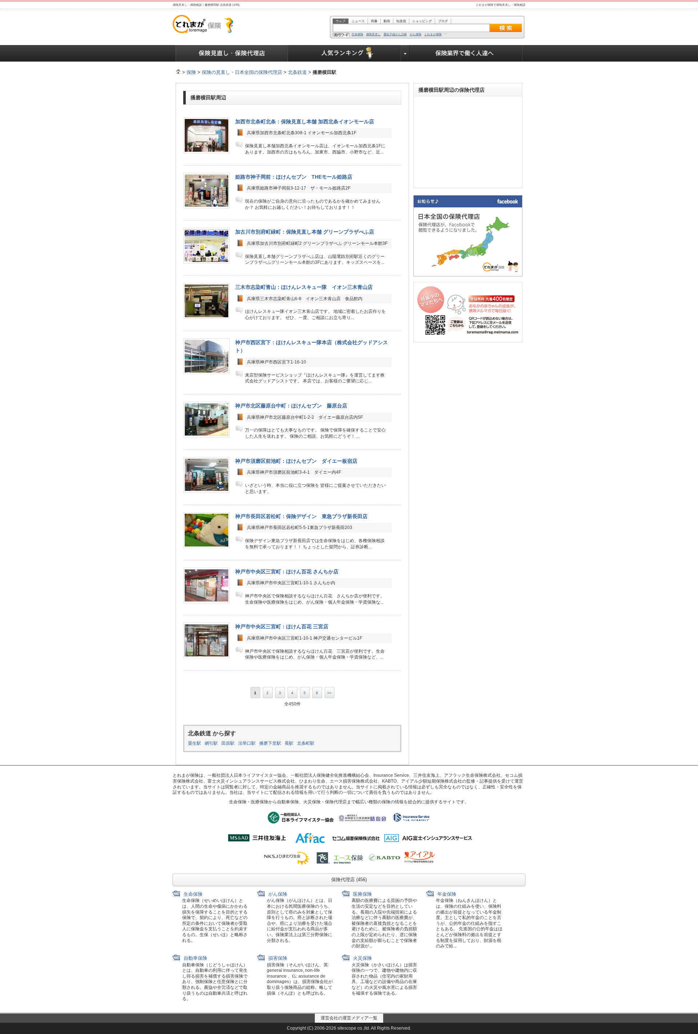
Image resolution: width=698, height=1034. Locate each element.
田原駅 (227, 743)
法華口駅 (247, 743)
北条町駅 (305, 743)
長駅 (289, 743)
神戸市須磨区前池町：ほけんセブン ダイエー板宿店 (296, 461)
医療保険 (362, 894)
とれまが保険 (433, 34)
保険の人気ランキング (344, 53)
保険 (191, 72)
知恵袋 (401, 21)
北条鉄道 (297, 72)
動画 (387, 21)
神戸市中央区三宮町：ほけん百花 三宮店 (281, 626)
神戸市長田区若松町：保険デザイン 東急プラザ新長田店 (301, 516)
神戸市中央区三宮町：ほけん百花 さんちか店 (286, 571)
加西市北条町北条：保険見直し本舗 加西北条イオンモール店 (304, 121)
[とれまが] (178, 72)
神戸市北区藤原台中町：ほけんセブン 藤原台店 (291, 406)
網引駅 (211, 743)
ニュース (358, 21)
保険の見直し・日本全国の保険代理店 (242, 72)
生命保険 (357, 34)
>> (329, 693)
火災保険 (362, 958)
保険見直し (373, 34)
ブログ (443, 21)
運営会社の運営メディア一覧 (349, 1018)
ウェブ (340, 21)
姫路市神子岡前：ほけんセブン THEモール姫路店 (293, 177)
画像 (374, 21)
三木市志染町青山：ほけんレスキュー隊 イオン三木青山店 (304, 287)
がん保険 (415, 34)
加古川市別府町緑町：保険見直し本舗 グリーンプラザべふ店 (304, 232)
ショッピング (422, 21)
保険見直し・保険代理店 (232, 53)
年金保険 (446, 894)
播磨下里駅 (270, 743)
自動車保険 (194, 958)
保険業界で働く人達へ (466, 53)
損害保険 (277, 958)
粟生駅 (194, 743)
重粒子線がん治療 (395, 34)
